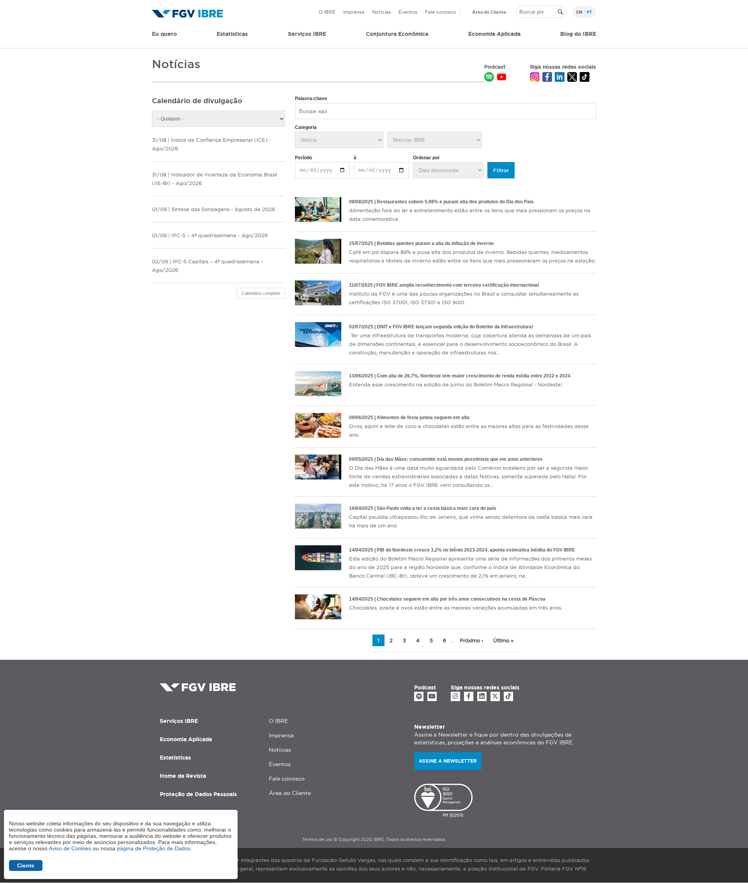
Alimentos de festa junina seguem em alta (423, 417)
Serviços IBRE (179, 721)
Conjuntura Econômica (397, 34)
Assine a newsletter (448, 760)
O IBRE (327, 11)
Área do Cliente (489, 12)
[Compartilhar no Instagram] (535, 78)
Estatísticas (232, 34)
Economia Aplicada (186, 739)
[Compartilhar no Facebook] (547, 78)
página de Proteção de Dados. (154, 848)
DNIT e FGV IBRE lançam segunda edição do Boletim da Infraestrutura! (455, 327)
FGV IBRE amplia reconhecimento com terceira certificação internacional (457, 285)
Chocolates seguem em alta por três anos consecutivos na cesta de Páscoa (461, 599)
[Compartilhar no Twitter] (572, 78)
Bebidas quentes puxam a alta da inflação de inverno (435, 243)
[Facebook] (468, 696)
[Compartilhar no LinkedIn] (560, 78)
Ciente (25, 865)
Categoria (306, 127)
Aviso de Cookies (70, 848)
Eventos (408, 11)
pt (589, 12)
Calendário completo (261, 293)
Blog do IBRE (578, 34)
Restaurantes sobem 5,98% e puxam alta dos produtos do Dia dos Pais (455, 201)
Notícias (381, 11)
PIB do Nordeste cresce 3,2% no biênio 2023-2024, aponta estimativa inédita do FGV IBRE (476, 550)
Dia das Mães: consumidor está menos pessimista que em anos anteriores (460, 459)
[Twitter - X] (495, 696)
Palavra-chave (311, 98)
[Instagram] (455, 696)
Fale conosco (440, 11)
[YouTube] (432, 696)
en (579, 12)
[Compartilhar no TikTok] (584, 78)
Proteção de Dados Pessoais (198, 794)
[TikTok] (508, 696)
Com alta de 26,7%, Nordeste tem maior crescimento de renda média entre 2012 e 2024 (473, 376)
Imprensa (353, 11)
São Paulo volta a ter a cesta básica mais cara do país (436, 508)
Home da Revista (183, 776)
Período (303, 157)
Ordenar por (426, 157)
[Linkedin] (482, 696)
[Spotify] (418, 696)
